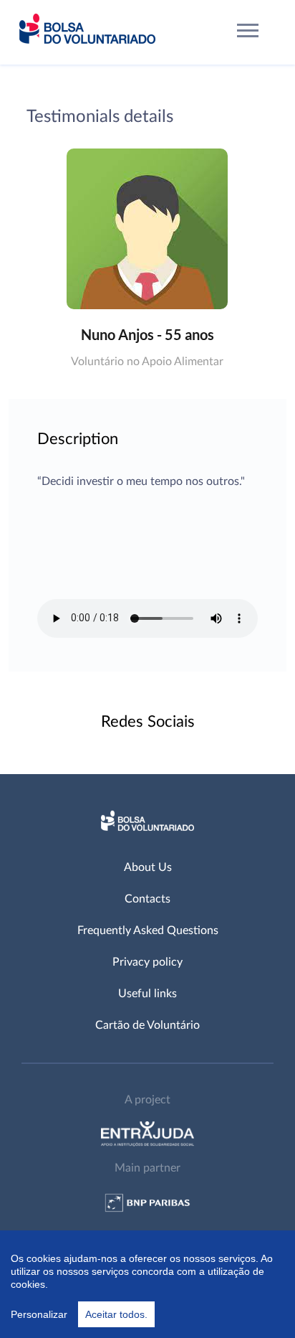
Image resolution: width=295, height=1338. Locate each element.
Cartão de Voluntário (147, 1025)
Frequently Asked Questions (147, 930)
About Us (148, 867)
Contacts (147, 899)
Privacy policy (147, 962)
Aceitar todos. (116, 1314)
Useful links (147, 993)
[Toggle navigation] (248, 33)
